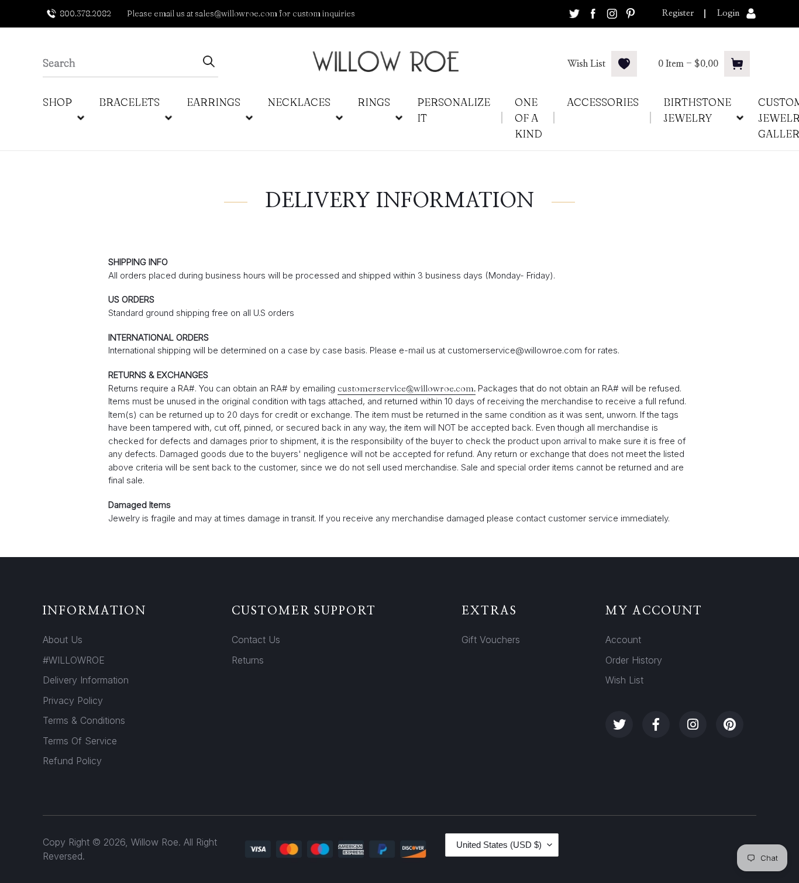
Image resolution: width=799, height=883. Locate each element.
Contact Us (256, 639)
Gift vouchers (491, 639)
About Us (62, 639)
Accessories (603, 102)
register (678, 13)
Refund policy (72, 761)
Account (623, 639)
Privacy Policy (73, 700)
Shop (57, 102)
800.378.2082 (85, 13)
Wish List (624, 680)
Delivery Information (86, 680)
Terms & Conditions (84, 720)
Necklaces (298, 102)
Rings (373, 102)
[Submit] (208, 63)
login (728, 13)
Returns (248, 660)
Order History (633, 660)
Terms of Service (80, 741)
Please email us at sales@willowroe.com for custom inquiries (241, 13)
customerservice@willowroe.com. (406, 388)
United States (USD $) (499, 845)
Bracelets (129, 102)
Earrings (213, 102)
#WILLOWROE (74, 660)
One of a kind (528, 117)
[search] (121, 63)
